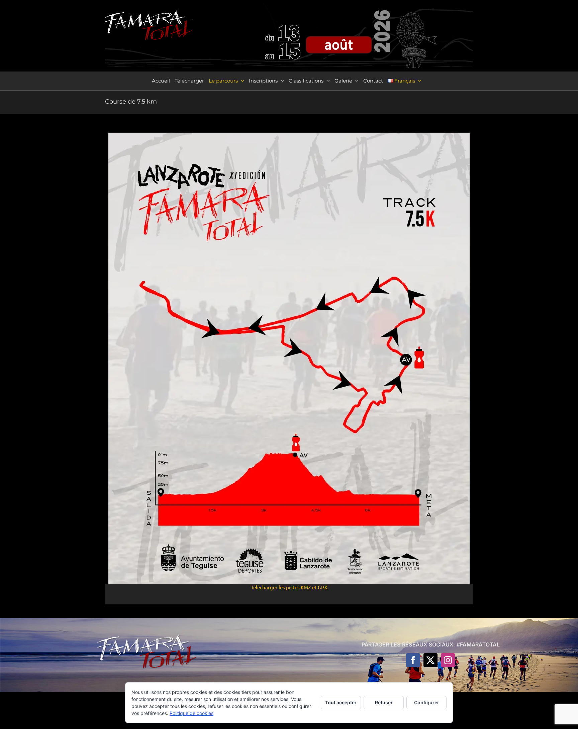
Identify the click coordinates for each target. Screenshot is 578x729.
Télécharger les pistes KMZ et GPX (289, 587)
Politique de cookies (191, 713)
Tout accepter (341, 702)
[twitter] (430, 660)
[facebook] (413, 660)
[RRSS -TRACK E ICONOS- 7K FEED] (289, 135)
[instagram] (448, 660)
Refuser (384, 702)
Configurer (426, 702)
